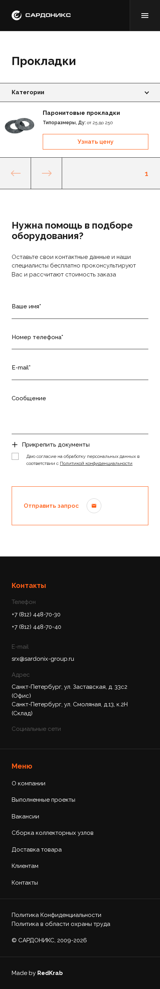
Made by (37, 973)
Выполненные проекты (43, 799)
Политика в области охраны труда (61, 923)
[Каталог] (145, 15)
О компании (28, 783)
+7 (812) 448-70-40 (36, 626)
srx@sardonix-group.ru (43, 658)
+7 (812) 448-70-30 (36, 614)
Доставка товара (37, 849)
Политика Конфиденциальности (56, 915)
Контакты (25, 882)
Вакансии (25, 816)
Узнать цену (95, 141)
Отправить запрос (51, 505)
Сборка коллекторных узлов (53, 832)
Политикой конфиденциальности (96, 463)
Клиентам (25, 865)
